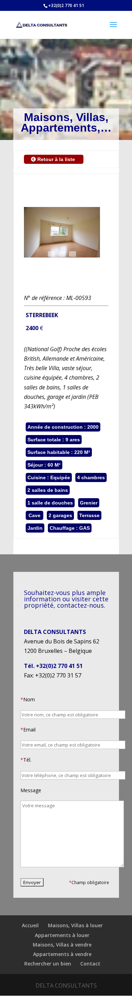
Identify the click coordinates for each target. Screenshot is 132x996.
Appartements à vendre (62, 954)
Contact (90, 963)
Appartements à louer (62, 935)
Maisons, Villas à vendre (62, 944)
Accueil (30, 925)
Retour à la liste (56, 159)
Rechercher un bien (47, 963)
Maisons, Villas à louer (75, 925)
